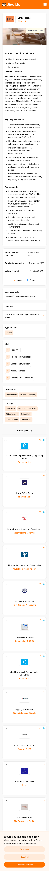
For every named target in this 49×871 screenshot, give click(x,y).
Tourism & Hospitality (28, 395)
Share (32, 280)
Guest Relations (12, 420)
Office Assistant (12, 414)
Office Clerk (25, 414)
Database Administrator (27, 409)
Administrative (11, 395)
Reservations (26, 420)
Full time (9, 333)
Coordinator (10, 409)
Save (19, 280)
